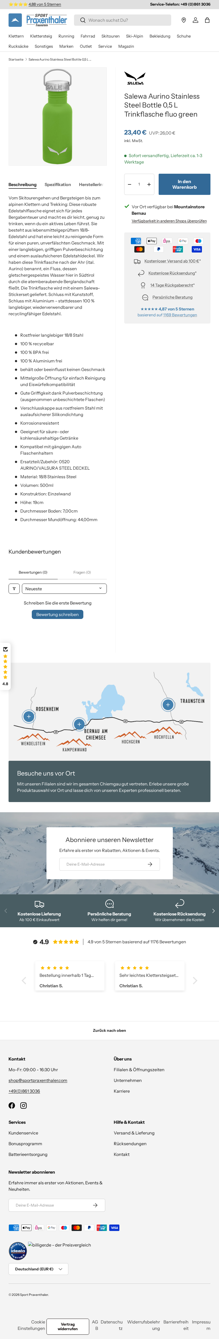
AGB (95, 1325)
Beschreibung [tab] (23, 184)
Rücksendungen (130, 1143)
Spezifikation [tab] (58, 184)
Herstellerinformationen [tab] (103, 184)
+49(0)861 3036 (24, 1091)
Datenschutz (112, 1325)
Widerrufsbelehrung (143, 1325)
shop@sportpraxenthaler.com (38, 1080)
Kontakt (122, 1154)
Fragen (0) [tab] (82, 572)
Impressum (201, 1325)
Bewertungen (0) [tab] (33, 572)
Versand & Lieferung (134, 1133)
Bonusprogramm (25, 1143)
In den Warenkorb (184, 184)
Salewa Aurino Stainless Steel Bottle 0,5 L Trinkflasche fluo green (61, 59)
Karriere (122, 1091)
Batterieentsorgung (28, 1154)
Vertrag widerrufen (68, 1326)
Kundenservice (23, 1133)
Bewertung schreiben (57, 614)
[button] (207, 20)
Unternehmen (128, 1080)
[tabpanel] (58, 359)
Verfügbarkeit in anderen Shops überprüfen (169, 220)
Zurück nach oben (109, 1030)
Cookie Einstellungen (31, 1325)
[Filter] (14, 589)
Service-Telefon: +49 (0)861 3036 (180, 4)
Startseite (16, 59)
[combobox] (122, 20)
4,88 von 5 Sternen (45, 4)
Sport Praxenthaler (34, 1295)
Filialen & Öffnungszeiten (139, 1069)
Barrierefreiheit (176, 1325)
